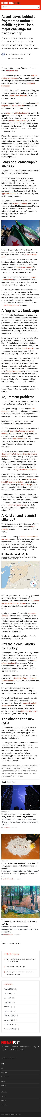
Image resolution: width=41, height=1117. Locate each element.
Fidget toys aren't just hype (16, 967)
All (2, 1068)
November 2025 (11, 1029)
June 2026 (9, 998)
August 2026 (10, 989)
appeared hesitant (8, 193)
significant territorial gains (26, 470)
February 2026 (11, 1016)
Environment (5, 811)
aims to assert (27, 348)
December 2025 (11, 1024)
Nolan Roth (6, 827)
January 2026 (10, 1020)
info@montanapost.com (9, 1058)
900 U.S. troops (26, 485)
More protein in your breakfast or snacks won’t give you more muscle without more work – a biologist (20, 865)
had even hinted (19, 439)
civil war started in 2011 (18, 121)
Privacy (3, 1100)
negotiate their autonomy (17, 505)
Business (4, 1072)
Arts (2, 919)
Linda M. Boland (8, 879)
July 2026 (9, 993)
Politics (3, 1085)
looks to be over (12, 71)
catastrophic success (24, 267)
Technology (4, 860)
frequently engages (13, 371)
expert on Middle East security (17, 113)
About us (4, 1092)
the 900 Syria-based (11, 305)
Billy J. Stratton (8, 934)
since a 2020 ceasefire (18, 96)
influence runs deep (28, 711)
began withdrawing (19, 203)
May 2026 (9, 1002)
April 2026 (9, 1007)
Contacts (4, 1105)
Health (3, 1081)
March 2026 (10, 1011)
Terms (3, 1096)
